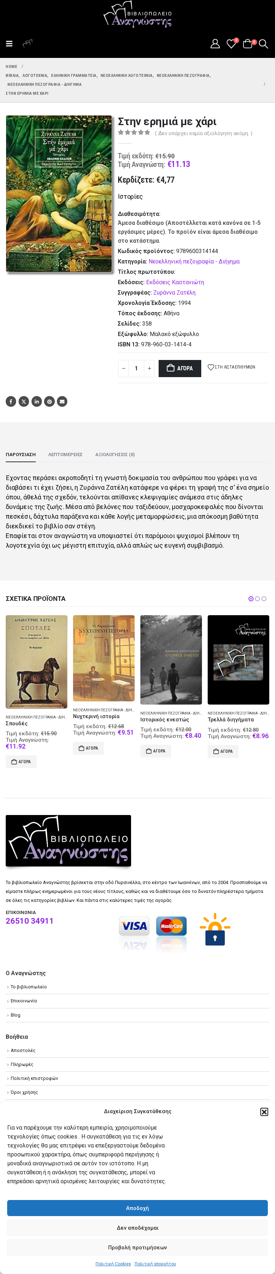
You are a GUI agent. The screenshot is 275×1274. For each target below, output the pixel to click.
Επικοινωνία (24, 991)
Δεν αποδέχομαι (138, 1228)
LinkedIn (37, 401)
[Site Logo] (137, 14)
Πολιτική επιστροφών (34, 1069)
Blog (15, 1005)
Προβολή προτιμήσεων (137, 1247)
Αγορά (185, 368)
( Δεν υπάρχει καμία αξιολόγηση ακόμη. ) (203, 133)
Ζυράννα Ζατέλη (174, 292)
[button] (264, 1111)
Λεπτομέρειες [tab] (65, 454)
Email (62, 401)
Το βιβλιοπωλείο (29, 978)
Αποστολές (23, 1041)
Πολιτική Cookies (113, 1263)
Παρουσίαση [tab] (21, 454)
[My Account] (215, 43)
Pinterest (49, 401)
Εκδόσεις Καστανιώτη (175, 282)
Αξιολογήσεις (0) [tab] (115, 454)
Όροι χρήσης (24, 1083)
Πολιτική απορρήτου (155, 1263)
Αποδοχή (137, 1208)
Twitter (24, 401)
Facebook (11, 401)
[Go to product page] (36, 658)
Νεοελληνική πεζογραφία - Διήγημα (194, 261)
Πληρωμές (22, 1055)
